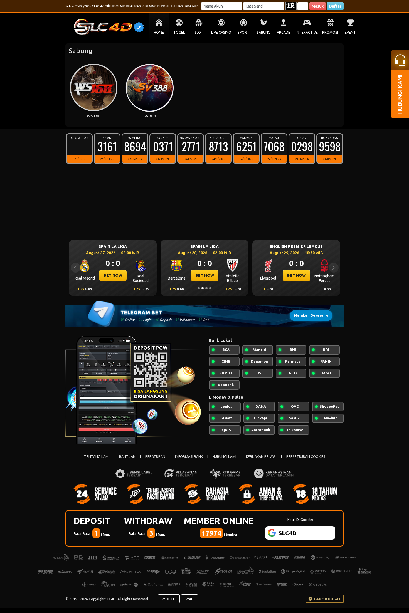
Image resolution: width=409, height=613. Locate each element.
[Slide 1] (199, 288)
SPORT (243, 32)
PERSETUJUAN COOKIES (305, 456)
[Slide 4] (210, 288)
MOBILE (168, 599)
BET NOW (113, 275)
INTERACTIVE (307, 32)
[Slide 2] (202, 288)
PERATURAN (155, 456)
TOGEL (179, 32)
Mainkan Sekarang (311, 315)
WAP (189, 599)
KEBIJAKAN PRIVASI (261, 456)
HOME (159, 32)
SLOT (199, 32)
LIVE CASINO (221, 32)
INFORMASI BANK (189, 456)
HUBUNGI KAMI (224, 456)
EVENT (350, 32)
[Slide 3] (206, 288)
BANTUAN (127, 456)
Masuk (318, 6)
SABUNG (263, 32)
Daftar (335, 6)
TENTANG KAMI (96, 456)
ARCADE (283, 32)
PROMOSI (330, 32)
